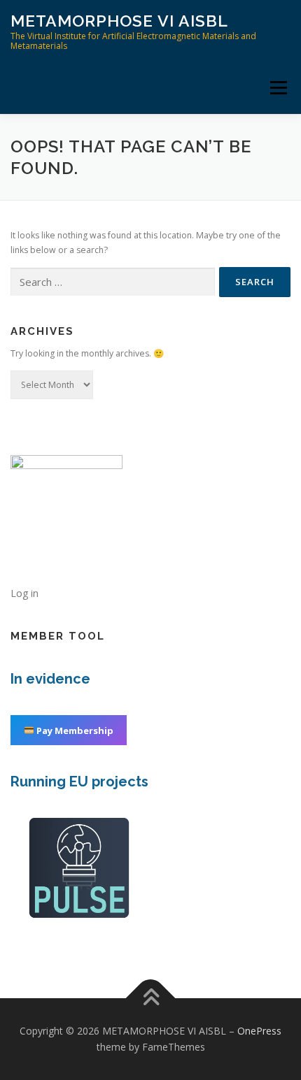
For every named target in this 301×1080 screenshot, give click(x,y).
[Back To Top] (151, 998)
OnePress (259, 1030)
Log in (24, 593)
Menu (277, 88)
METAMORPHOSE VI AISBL (119, 20)
